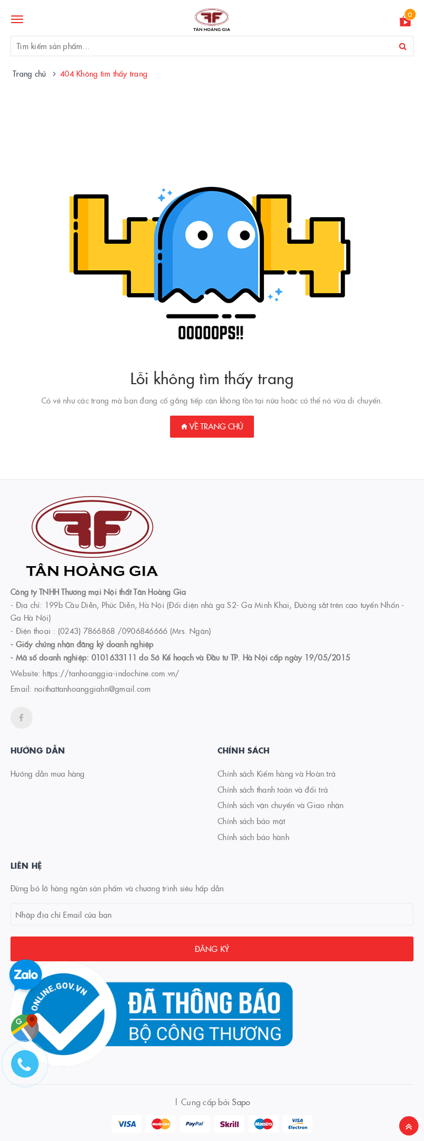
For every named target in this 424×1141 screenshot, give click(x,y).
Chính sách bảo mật (251, 820)
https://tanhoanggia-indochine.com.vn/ (111, 673)
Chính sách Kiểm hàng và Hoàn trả (277, 773)
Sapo (241, 1101)
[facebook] (21, 718)
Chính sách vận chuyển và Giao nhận (281, 804)
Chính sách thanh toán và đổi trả (273, 789)
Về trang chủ (215, 426)
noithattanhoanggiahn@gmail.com (92, 688)
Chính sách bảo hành (253, 836)
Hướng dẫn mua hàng (47, 773)
